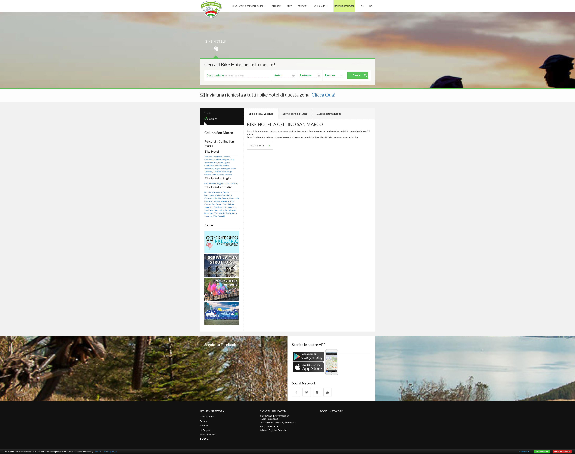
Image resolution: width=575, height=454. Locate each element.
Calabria (226, 156)
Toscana (208, 171)
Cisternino (209, 198)
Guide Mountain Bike (329, 113)
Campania (209, 159)
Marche (218, 165)
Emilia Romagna (221, 159)
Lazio (220, 162)
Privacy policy (110, 451)
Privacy (203, 421)
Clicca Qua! (324, 95)
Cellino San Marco (223, 195)
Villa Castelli (219, 216)
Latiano (216, 201)
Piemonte (209, 168)
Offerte (276, 6)
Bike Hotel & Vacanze (260, 113)
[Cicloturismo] (296, 392)
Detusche (282, 430)
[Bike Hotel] (211, 10)
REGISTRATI (257, 145)
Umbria (207, 174)
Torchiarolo (219, 213)
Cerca (356, 75)
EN (362, 6)
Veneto (228, 174)
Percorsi (303, 6)
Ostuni (207, 204)
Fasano (225, 198)
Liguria (227, 162)
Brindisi (212, 183)
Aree (289, 6)
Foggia (220, 183)
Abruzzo (208, 156)
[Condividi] (200, 439)
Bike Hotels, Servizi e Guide (248, 6)
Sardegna (225, 168)
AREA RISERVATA (208, 434)
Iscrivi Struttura (207, 416)
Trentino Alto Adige (222, 171)
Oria (232, 201)
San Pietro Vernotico (214, 210)
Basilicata (217, 156)
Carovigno (217, 192)
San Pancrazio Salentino (225, 207)
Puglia (217, 168)
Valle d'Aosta (218, 174)
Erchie (218, 198)
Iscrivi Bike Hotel (344, 6)
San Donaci (217, 204)
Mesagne (225, 201)
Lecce (226, 183)
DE (370, 6)
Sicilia (233, 168)
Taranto (233, 183)
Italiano (263, 430)
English (272, 430)
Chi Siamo (320, 6)
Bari (206, 183)
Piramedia (289, 422)
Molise (226, 165)
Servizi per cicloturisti (295, 113)
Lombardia (209, 165)
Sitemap (204, 425)
